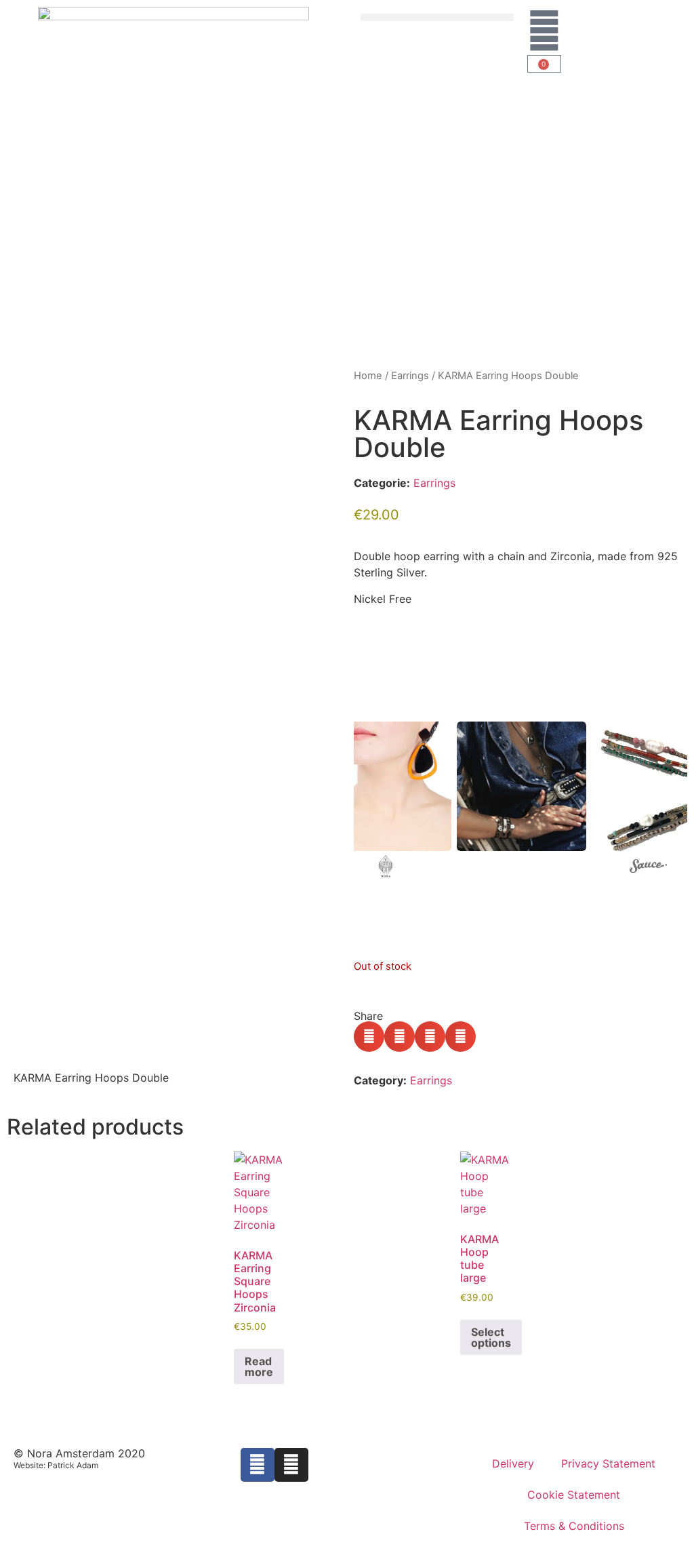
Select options (491, 1337)
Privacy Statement (608, 1463)
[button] (437, 17)
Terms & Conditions (574, 1526)
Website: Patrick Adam (56, 1465)
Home (368, 376)
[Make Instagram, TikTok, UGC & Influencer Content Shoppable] (648, 868)
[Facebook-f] (257, 1465)
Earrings (410, 376)
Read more (259, 1366)
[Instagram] (291, 1465)
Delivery (513, 1463)
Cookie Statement (573, 1494)
